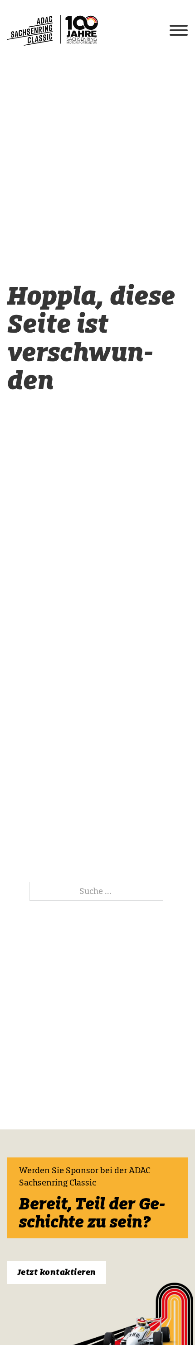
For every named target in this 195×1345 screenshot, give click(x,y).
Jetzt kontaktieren (57, 1272)
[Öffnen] (179, 30)
